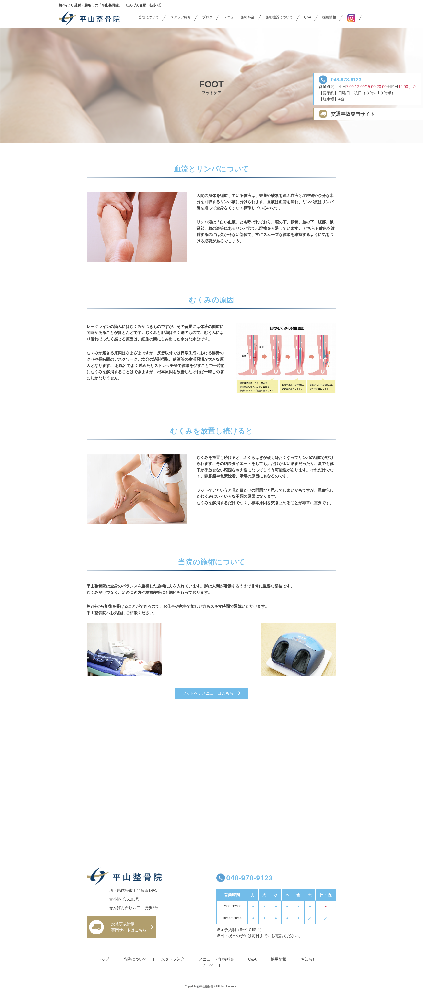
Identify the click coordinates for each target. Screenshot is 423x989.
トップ (103, 959)
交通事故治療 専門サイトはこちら (128, 927)
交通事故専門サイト (353, 114)
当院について (149, 17)
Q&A (307, 17)
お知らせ (308, 959)
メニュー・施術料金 (238, 17)
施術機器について (279, 17)
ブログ (207, 17)
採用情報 (329, 17)
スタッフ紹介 (180, 17)
